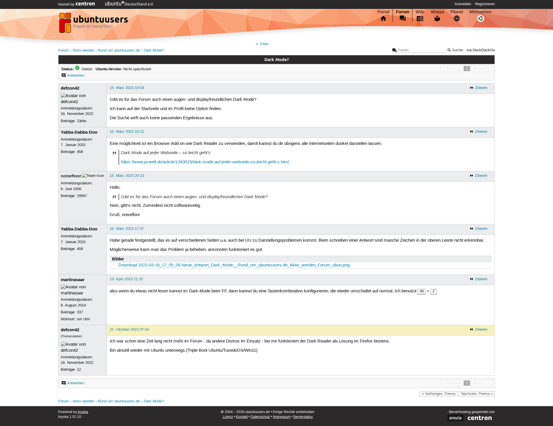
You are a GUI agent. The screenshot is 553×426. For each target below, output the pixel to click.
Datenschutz (260, 417)
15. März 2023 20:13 (127, 175)
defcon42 (70, 88)
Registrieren (485, 4)
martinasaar (73, 280)
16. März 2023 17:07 (127, 228)
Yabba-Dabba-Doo (79, 132)
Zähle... (83, 121)
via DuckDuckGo (481, 50)
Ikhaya (437, 12)
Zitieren (481, 88)
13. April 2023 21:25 (126, 279)
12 (79, 369)
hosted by (67, 4)
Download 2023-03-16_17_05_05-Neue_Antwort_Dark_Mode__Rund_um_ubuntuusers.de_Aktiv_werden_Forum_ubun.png (234, 265)
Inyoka (83, 412)
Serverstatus (303, 417)
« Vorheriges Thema (438, 393)
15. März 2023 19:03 (127, 88)
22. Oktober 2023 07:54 (129, 329)
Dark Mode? (154, 50)
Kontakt (242, 417)
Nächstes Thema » (477, 393)
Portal (383, 12)
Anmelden (462, 4)
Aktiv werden (83, 50)
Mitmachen (480, 12)
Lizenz (228, 417)
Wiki (420, 12)
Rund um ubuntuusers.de (119, 50)
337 (80, 312)
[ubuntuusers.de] (94, 24)
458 (80, 151)
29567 (82, 196)
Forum (402, 12)
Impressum (281, 417)
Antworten (75, 75)
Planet (456, 12)
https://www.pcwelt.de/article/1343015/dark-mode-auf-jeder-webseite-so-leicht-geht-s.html (205, 162)
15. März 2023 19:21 (127, 131)
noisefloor (71, 176)
